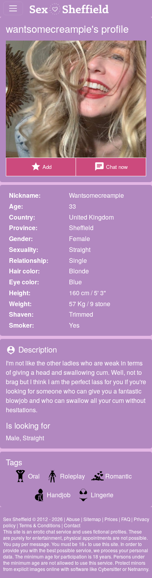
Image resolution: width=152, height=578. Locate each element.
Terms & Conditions (39, 525)
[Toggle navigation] (13, 8)
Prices (111, 519)
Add (41, 166)
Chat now (111, 166)
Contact (72, 525)
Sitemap (92, 519)
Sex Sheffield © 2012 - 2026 (33, 519)
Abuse (73, 519)
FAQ (125, 519)
